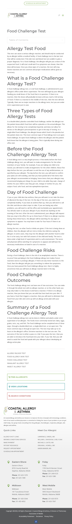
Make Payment (9, 443)
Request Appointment (12, 448)
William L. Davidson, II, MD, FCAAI (50, 440)
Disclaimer (39, 516)
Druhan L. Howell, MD (46, 445)
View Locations (19, 386)
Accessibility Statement (26, 516)
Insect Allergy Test (16, 367)
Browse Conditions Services (15, 440)
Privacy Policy (48, 516)
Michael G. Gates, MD (46, 443)
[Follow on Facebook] (36, 521)
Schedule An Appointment (36, 3)
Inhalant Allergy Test (18, 363)
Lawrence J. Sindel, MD (46, 437)
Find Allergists (19, 377)
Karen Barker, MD (44, 448)
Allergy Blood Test (16, 353)
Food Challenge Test (17, 360)
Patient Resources (11, 445)
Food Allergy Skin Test (18, 357)
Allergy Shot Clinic (11, 437)
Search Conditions (21, 396)
